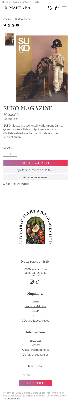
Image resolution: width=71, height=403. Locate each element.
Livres (35, 301)
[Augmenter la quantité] (14, 154)
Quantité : (8, 147)
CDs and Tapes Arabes (35, 320)
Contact (36, 345)
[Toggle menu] (64, 7)
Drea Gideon (13, 398)
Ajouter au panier (35, 163)
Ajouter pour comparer (17, 183)
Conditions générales (36, 354)
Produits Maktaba (36, 306)
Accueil (7, 19)
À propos (35, 340)
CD (35, 315)
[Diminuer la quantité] (6, 154)
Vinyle (35, 311)
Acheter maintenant (35, 177)
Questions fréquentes (35, 349)
